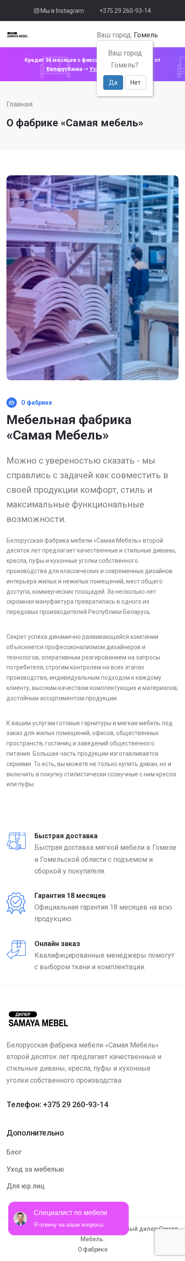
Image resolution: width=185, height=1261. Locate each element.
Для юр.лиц (25, 1186)
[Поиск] (163, 35)
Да (113, 82)
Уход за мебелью (35, 1169)
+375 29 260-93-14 (125, 10)
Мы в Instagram (61, 10)
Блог (14, 1152)
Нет (135, 82)
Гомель (146, 35)
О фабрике (93, 1249)
